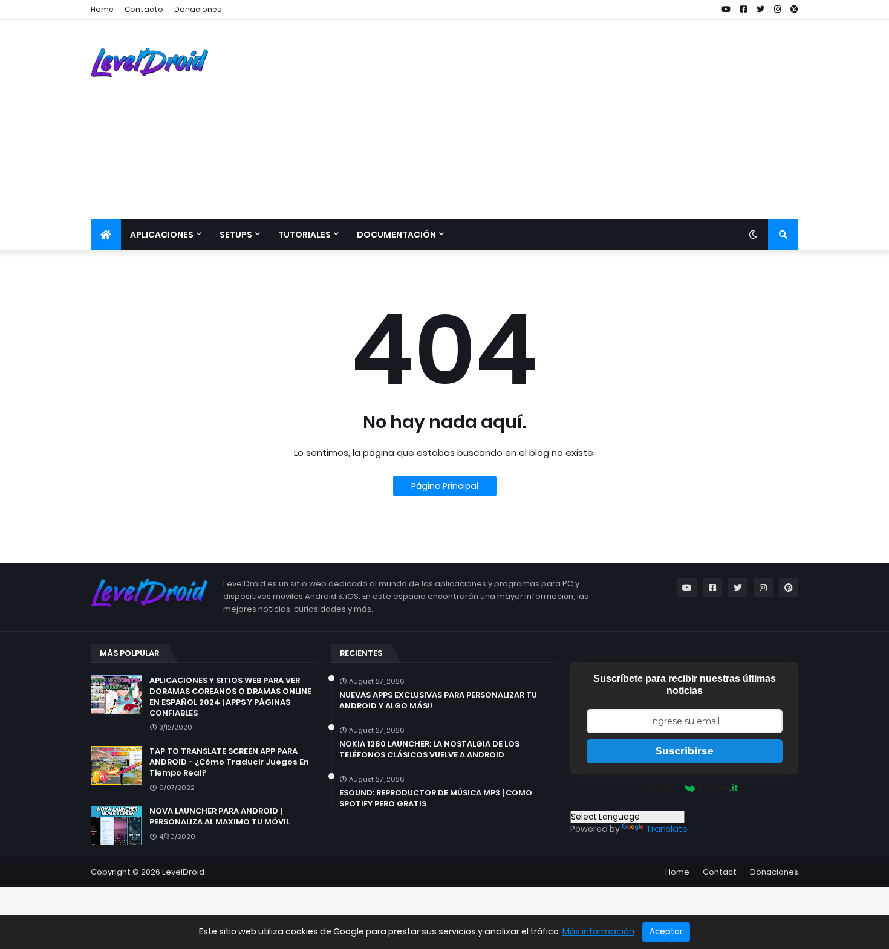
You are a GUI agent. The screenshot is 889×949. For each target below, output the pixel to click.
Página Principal (444, 486)
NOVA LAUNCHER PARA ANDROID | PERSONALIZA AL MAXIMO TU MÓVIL (219, 817)
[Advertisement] (578, 119)
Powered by (655, 787)
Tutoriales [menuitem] (304, 234)
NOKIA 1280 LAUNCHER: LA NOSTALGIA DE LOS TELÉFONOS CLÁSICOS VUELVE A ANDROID (429, 749)
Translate (667, 829)
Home (102, 9)
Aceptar (666, 932)
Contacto (144, 9)
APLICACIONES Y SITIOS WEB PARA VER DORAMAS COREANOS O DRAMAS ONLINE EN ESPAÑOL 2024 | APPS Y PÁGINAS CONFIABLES (230, 697)
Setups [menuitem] (236, 234)
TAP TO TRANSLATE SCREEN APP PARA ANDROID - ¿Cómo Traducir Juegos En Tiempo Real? (229, 762)
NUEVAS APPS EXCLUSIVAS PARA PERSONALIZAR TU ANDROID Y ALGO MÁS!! (438, 700)
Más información (598, 931)
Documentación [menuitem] (396, 234)
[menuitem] (106, 234)
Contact (720, 872)
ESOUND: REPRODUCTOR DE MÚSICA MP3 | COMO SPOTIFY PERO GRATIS (435, 798)
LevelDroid (183, 872)
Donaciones (197, 9)
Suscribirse (685, 751)
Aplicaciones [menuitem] (162, 234)
